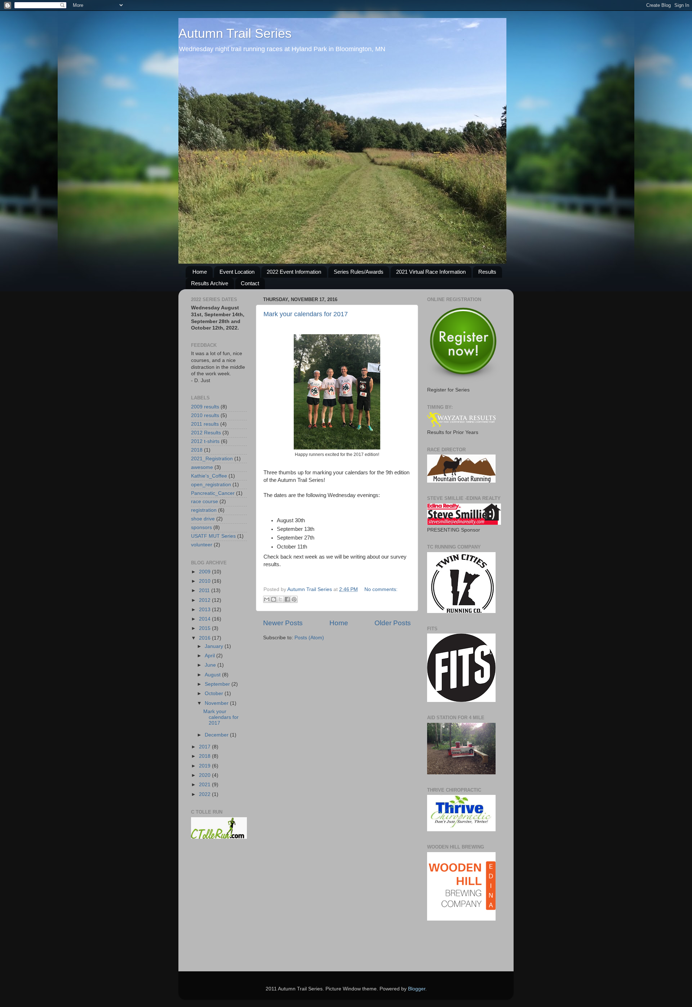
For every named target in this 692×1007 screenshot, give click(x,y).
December (217, 735)
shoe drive (203, 519)
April (210, 655)
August (213, 674)
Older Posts (392, 623)
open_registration (211, 484)
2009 (205, 571)
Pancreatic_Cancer (213, 493)
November (217, 703)
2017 (205, 746)
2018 (197, 450)
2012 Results (206, 432)
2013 (205, 609)
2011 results (205, 424)
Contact (250, 283)
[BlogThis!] (273, 599)
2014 (205, 619)
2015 (205, 628)
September (218, 684)
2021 (205, 784)
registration (204, 510)
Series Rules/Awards (358, 272)
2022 (205, 794)
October (215, 693)
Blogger (416, 989)
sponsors (201, 527)
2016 (205, 638)
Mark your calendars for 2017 (305, 314)
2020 (205, 775)
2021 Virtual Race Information (431, 272)
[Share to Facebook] (287, 599)
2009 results (205, 406)
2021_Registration (212, 458)
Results (487, 272)
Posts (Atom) (309, 637)
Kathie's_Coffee (209, 476)
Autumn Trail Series (235, 33)
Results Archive (209, 283)
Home (199, 272)
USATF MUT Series (213, 536)
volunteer (201, 544)
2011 (205, 590)
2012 (205, 600)
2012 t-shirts (205, 441)
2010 (205, 581)
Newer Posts (283, 623)
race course (204, 501)
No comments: (381, 589)
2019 (205, 766)
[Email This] (266, 599)
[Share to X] (280, 599)
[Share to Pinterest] (294, 599)
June (211, 665)
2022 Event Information (294, 272)
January (215, 646)
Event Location (236, 272)
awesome (202, 467)
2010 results (205, 415)
